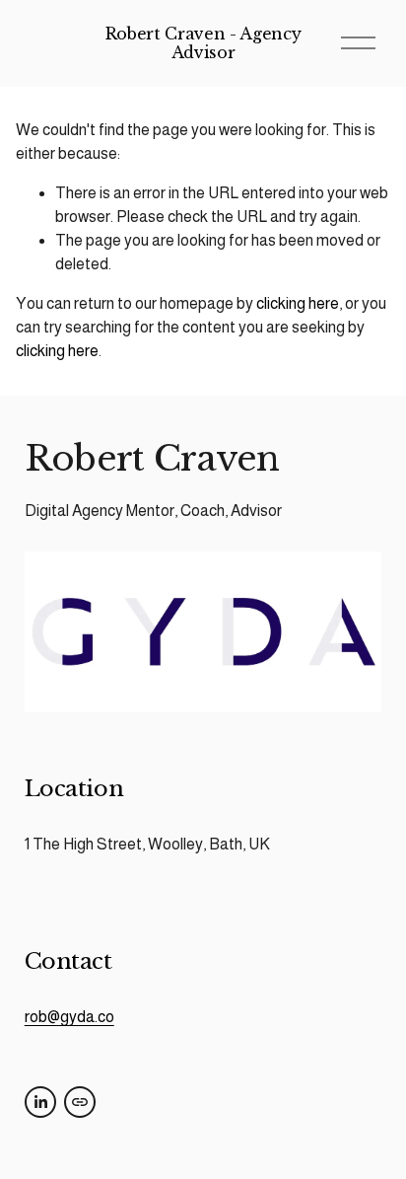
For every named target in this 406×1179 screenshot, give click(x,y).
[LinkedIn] (40, 1102)
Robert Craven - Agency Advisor (203, 43)
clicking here (297, 303)
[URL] (80, 1102)
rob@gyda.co (69, 1016)
